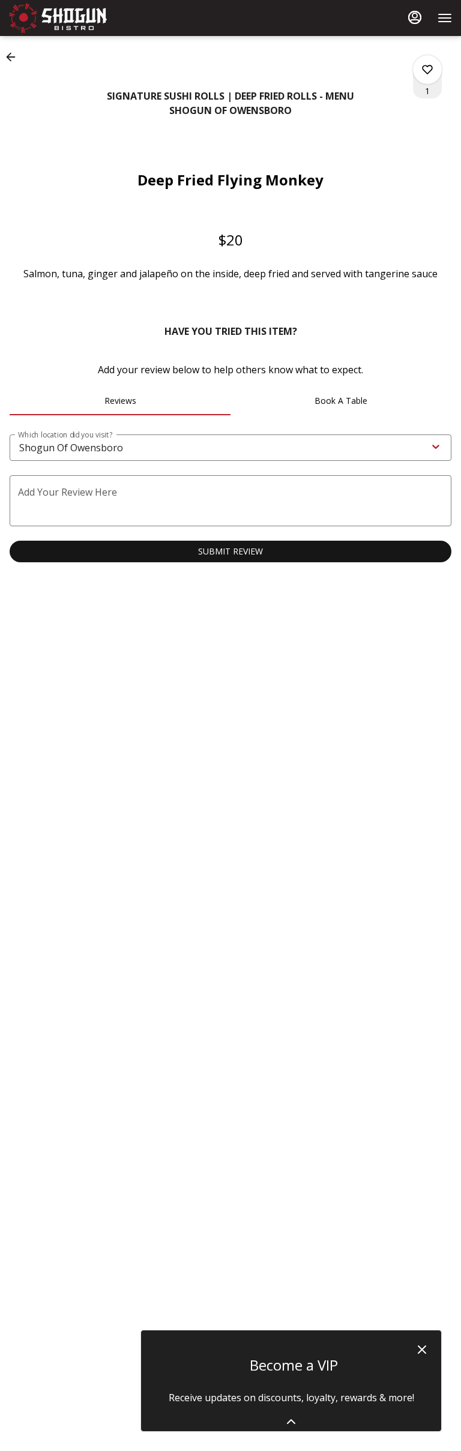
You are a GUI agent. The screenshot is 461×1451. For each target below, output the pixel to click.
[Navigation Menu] (445, 18)
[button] (14, 57)
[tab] (120, 400)
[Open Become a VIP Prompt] (291, 1421)
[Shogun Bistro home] (63, 18)
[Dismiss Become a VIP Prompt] (422, 1349)
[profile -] (415, 17)
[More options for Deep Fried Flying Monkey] (427, 69)
